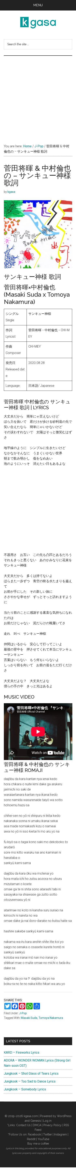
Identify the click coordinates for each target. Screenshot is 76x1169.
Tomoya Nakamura (51, 1017)
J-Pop (23, 1013)
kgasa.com (31, 1116)
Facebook (34, 1134)
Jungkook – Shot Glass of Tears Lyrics (31, 1073)
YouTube (43, 1139)
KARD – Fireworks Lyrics (21, 1052)
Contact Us (23, 1125)
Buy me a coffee (38, 1143)
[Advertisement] (38, 96)
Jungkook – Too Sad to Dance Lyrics (30, 1081)
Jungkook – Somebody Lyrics (25, 1089)
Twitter (47, 1134)
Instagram (60, 1134)
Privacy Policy (52, 1125)
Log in (47, 1120)
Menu (38, 5)
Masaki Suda (29, 1017)
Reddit (31, 1139)
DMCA (37, 1125)
